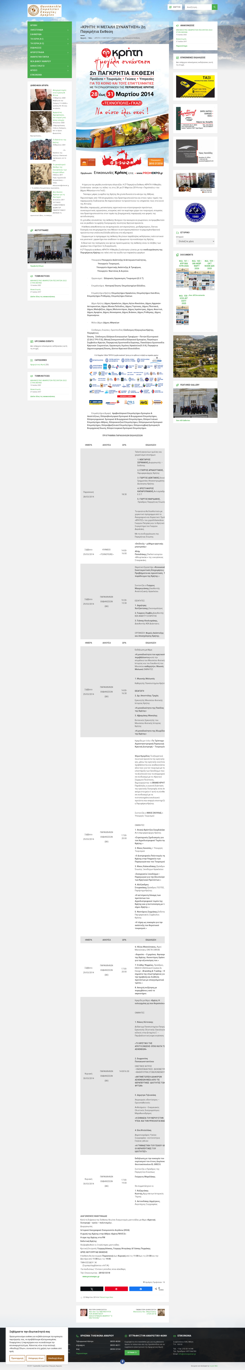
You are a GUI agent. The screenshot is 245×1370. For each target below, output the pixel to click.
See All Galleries (183, 420)
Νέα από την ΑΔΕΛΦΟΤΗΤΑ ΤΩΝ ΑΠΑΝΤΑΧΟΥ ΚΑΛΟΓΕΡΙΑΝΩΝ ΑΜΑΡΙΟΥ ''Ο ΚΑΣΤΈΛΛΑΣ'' (100, 1315)
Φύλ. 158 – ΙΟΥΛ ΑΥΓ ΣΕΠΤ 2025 (184, 300)
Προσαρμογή (17, 1358)
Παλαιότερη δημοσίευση (146, 1310)
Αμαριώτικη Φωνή (37, 365)
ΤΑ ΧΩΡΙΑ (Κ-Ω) (37, 43)
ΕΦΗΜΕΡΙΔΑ (36, 34)
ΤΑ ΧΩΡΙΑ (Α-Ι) (36, 39)
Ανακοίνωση (35, 290)
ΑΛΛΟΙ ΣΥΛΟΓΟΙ (37, 66)
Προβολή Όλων (37, 266)
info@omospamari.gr (187, 1354)
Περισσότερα (181, 46)
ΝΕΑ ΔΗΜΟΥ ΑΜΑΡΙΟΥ (40, 61)
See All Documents (197, 295)
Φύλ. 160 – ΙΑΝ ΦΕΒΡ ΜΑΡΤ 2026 (197, 265)
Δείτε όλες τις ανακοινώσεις (42, 297)
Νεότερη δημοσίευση (98, 1310)
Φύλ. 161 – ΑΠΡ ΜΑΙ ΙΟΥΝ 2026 (184, 263)
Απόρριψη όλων (35, 1358)
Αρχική (83, 38)
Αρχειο (33, 70)
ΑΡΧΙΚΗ (33, 25)
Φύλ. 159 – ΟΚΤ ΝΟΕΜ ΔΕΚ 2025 (210, 265)
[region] (37, 1345)
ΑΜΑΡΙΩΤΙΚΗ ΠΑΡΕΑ (39, 57)
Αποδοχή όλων (55, 1358)
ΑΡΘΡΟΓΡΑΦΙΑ (37, 52)
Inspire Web (213, 1366)
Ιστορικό (179, 237)
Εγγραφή (131, 1352)
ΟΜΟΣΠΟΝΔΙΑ (36, 30)
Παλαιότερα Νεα (106, 1297)
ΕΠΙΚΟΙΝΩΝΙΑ (36, 75)
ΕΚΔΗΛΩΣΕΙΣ (36, 48)
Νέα (90, 38)
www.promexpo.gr (91, 1276)
